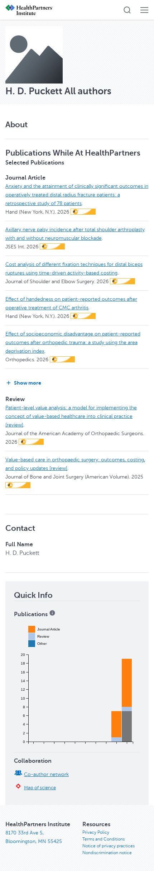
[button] (127, 10)
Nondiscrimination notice (107, 852)
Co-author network (46, 774)
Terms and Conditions (103, 839)
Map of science (40, 787)
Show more (27, 383)
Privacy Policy (95, 832)
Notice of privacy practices (108, 845)
